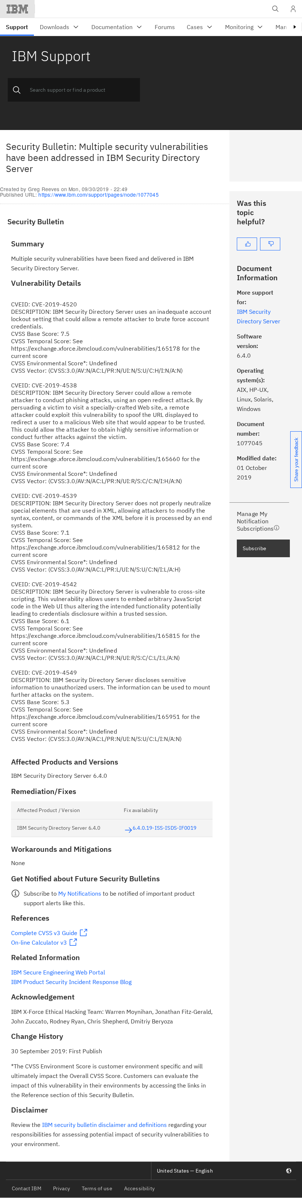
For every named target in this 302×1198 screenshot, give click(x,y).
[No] (270, 244)
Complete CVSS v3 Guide (44, 933)
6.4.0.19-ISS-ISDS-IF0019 (164, 828)
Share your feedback (296, 460)
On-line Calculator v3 (39, 942)
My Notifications (79, 893)
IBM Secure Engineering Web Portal (58, 972)
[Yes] (247, 244)
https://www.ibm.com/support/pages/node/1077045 (98, 194)
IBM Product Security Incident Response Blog (71, 982)
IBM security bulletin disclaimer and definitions (104, 1124)
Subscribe (254, 548)
